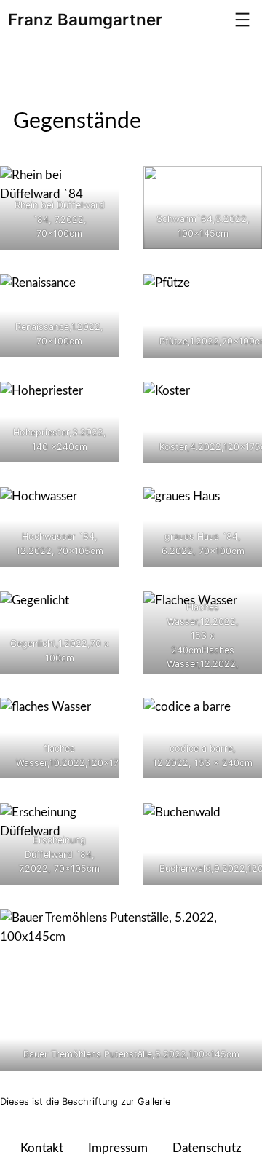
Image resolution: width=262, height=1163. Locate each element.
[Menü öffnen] (242, 19)
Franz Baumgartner (85, 19)
